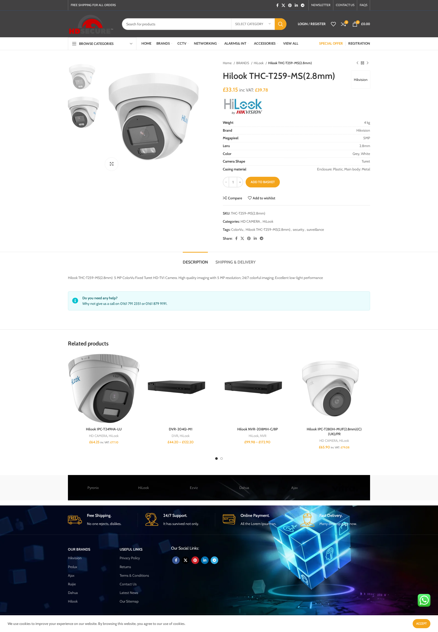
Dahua (244, 487)
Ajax (294, 487)
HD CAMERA (250, 221)
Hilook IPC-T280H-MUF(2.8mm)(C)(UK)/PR (334, 431)
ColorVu (237, 229)
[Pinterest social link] (290, 5)
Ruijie (72, 584)
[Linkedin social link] (296, 5)
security (298, 229)
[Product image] (180, 388)
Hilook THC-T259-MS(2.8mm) (268, 229)
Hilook (73, 601)
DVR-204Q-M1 (180, 429)
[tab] (195, 259)
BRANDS (243, 63)
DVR (175, 436)
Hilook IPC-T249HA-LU (104, 429)
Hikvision (361, 79)
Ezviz (194, 487)
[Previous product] (357, 63)
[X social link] (283, 5)
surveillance (315, 229)
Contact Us (128, 584)
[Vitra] (345, 487)
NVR (263, 436)
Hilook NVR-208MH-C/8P (257, 429)
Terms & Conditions (134, 575)
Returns (125, 567)
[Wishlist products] (333, 24)
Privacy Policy (130, 558)
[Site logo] (91, 23)
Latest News (129, 592)
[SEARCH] (280, 24)
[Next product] (367, 63)
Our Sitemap (129, 601)
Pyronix (93, 487)
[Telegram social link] (302, 5)
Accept (421, 623)
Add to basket (263, 182)
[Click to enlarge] (111, 164)
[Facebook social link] (277, 5)
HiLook (259, 63)
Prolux (72, 567)
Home (227, 63)
